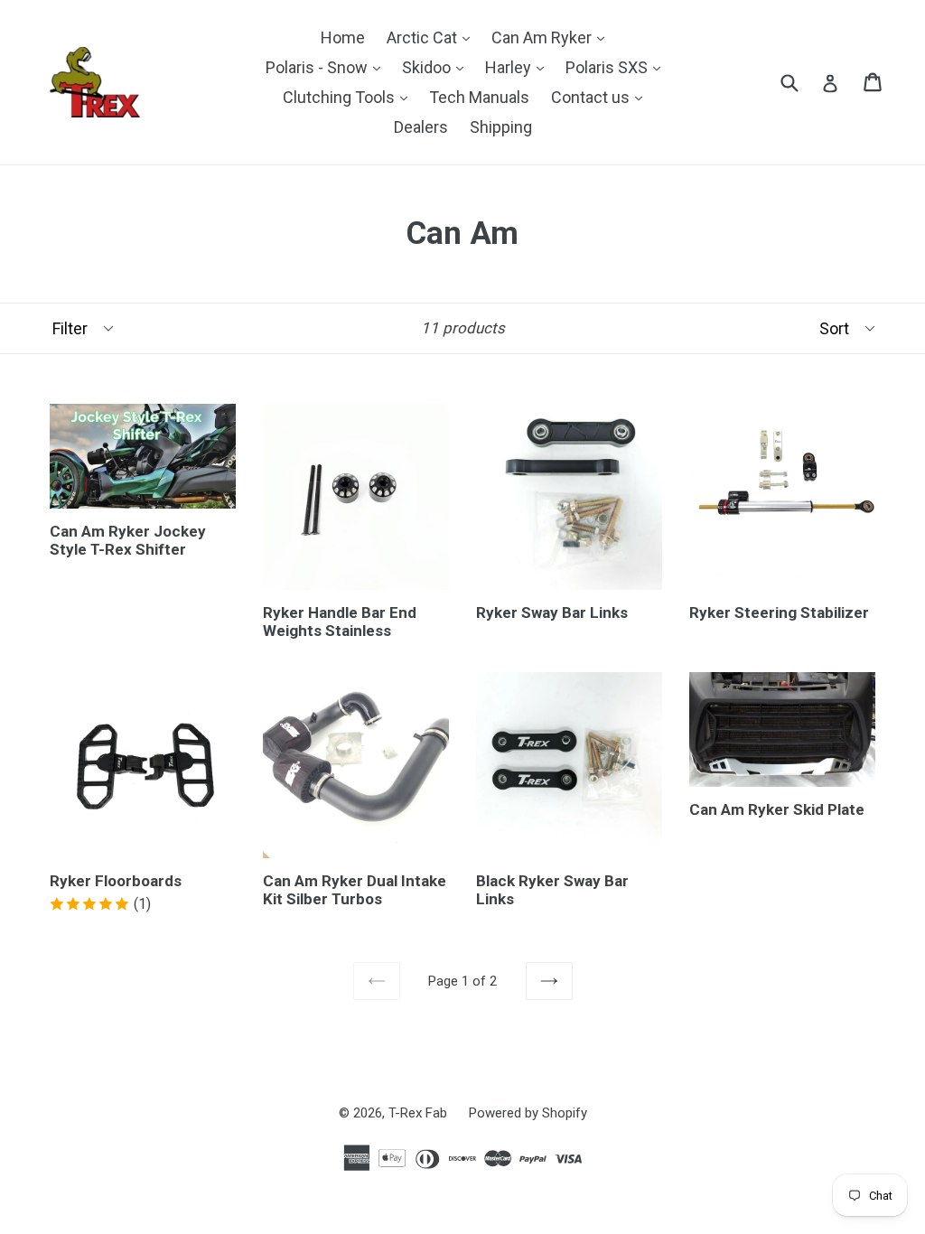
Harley (519, 67)
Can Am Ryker (552, 37)
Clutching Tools (349, 97)
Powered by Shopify (528, 1113)
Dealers (421, 126)
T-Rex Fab (417, 1113)
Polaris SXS (617, 67)
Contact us (601, 97)
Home (343, 37)
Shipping (501, 126)
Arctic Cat (433, 37)
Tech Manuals (479, 97)
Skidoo (437, 67)
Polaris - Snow (327, 67)
